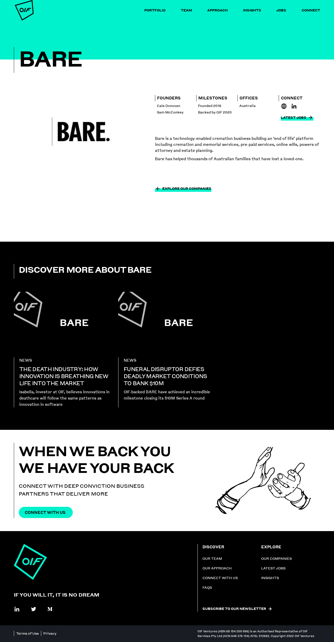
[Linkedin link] (284, 106)
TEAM (186, 10)
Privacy (49, 633)
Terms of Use (27, 633)
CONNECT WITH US (45, 512)
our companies (276, 558)
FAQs (207, 587)
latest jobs (273, 568)
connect (311, 10)
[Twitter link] (34, 609)
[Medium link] (50, 609)
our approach (217, 568)
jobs (281, 10)
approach (217, 10)
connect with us (220, 577)
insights (252, 10)
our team (212, 558)
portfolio (154, 10)
